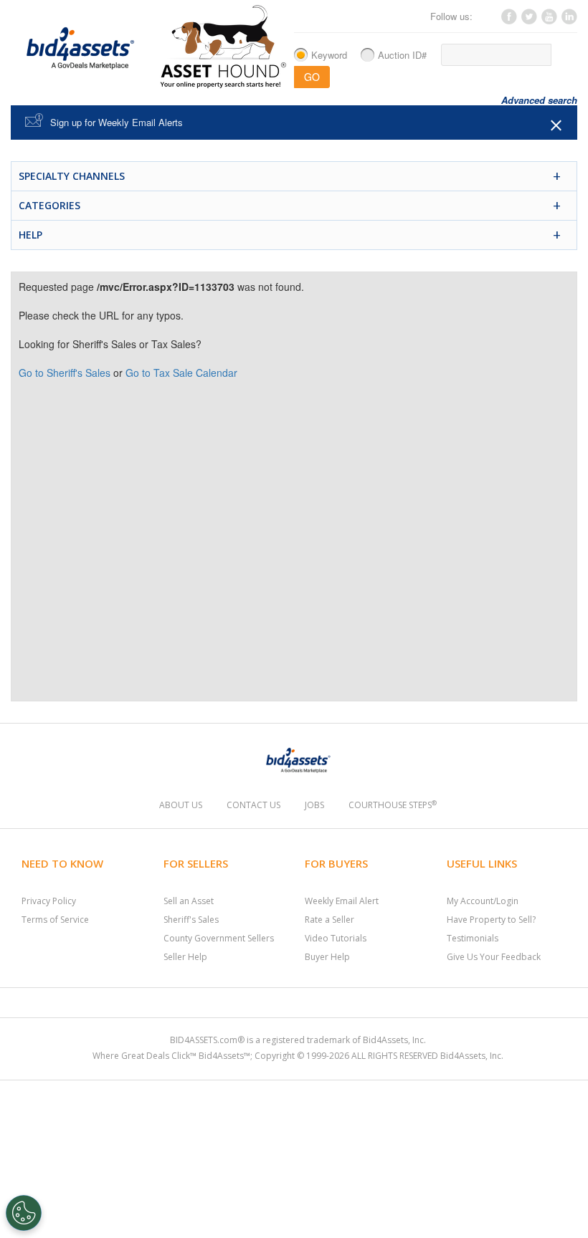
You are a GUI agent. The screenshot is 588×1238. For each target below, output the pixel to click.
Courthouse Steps (392, 805)
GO (312, 76)
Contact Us (253, 805)
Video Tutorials (335, 938)
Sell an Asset (188, 901)
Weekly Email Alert (342, 901)
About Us (180, 805)
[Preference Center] (24, 1213)
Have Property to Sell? (491, 919)
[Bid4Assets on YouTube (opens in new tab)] (548, 20)
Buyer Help (327, 957)
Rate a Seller (329, 919)
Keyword (329, 55)
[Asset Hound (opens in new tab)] (223, 46)
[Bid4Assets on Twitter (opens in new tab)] (528, 20)
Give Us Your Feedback (494, 957)
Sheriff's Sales (191, 919)
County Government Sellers (218, 938)
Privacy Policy (49, 901)
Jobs (314, 805)
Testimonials (472, 938)
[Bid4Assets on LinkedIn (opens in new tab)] (568, 20)
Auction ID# (402, 55)
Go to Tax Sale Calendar (181, 372)
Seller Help (185, 957)
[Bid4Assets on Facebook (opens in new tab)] (508, 20)
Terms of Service (55, 919)
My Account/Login (482, 901)
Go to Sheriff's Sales (64, 372)
